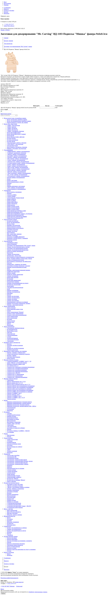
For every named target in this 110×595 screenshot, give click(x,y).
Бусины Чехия (11, 141)
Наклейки (10, 293)
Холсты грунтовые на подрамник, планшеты (19, 540)
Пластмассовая (11, 497)
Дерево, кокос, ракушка (13, 423)
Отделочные (10, 409)
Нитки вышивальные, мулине (15, 182)
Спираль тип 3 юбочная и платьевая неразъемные (20, 367)
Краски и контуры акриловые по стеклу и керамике (21, 549)
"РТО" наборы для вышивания (15, 187)
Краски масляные (12, 538)
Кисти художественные (13, 546)
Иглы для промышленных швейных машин (19, 121)
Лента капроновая (12, 318)
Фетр (8, 268)
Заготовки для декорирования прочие (17, 248)
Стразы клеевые (11, 470)
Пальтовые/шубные (12, 417)
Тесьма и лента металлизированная (16, 315)
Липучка (9, 332)
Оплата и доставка (9, 10)
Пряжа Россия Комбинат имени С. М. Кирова (19, 213)
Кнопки (9, 493)
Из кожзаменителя (12, 329)
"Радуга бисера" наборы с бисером (16, 170)
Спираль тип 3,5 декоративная (15, 374)
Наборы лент (10, 322)
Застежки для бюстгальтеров (15, 345)
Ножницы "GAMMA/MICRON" (16, 237)
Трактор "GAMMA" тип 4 (14, 393)
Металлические (11, 420)
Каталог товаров (8, 40)
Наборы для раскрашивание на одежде (17, 283)
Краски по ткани (11, 548)
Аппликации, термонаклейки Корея (17, 459)
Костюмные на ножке (13, 419)
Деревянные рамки (12, 242)
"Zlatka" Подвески (12, 128)
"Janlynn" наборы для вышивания (16, 154)
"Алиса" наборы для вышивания (16, 160)
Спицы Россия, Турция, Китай (15, 197)
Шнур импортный (12, 510)
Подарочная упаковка (13, 281)
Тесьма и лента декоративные (15, 313)
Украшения (7, 454)
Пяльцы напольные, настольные (16, 186)
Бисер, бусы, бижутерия (10, 124)
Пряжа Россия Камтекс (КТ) (15, 212)
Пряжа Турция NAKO (13, 209)
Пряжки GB (10, 498)
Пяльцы (9, 183)
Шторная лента (11, 525)
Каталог (6, 12)
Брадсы (9, 533)
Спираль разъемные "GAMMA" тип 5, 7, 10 (19, 361)
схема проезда (19, 582)
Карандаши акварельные (14, 280)
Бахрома (9, 520)
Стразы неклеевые (12, 471)
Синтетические (11, 407)
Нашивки (9, 465)
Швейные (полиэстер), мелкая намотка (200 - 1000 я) (21, 406)
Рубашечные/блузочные (13, 415)
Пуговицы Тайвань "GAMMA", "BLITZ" (18, 430)
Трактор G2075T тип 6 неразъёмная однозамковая (20, 386)
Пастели (9, 263)
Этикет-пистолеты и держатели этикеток (18, 354)
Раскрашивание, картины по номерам (17, 302)
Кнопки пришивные (12, 494)
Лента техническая (9, 326)
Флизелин (10, 452)
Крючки (9, 193)
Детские (9, 413)
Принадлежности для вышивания (16, 189)
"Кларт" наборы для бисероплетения (17, 166)
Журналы (9, 555)
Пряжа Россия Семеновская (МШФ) (17, 216)
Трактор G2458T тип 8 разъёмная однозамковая (20, 390)
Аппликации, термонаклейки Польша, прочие (20, 461)
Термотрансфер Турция (13, 475)
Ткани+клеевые (8, 438)
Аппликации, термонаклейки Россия (17, 462)
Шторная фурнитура (9, 516)
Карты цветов (11, 358)
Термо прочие (11, 474)
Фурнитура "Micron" (12, 478)
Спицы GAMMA (12, 195)
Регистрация (7, 3)
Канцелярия (10, 286)
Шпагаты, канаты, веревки (14, 514)
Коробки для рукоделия (13, 225)
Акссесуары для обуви (13, 455)
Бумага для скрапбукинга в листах (16, 530)
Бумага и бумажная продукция (15, 260)
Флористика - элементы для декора (16, 264)
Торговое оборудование (13, 357)
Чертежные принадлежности (15, 545)
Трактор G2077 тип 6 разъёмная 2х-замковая (19, 388)
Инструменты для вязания (14, 192)
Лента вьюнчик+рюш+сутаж (15, 309)
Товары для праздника (13, 254)
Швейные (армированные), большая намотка (19, 402)
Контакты (6, 13)
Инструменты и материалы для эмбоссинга (19, 261)
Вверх (2, 589)
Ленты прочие (11, 320)
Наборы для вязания (12, 290)
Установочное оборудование (15, 507)
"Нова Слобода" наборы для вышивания (18, 168)
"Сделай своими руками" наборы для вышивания (20, 163)
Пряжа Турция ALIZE (13, 206)
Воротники (10, 325)
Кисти (9, 517)
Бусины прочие (11, 138)
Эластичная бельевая (13, 339)
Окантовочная (11, 333)
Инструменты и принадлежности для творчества (20, 257)
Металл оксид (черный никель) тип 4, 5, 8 (18, 384)
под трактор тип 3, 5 (12, 365)
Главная (6, 38)
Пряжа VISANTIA (12, 203)
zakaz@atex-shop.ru (9, 25)
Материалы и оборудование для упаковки (15, 351)
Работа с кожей (11, 273)
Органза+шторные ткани (14, 443)
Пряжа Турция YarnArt (13, 208)
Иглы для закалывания (13, 222)
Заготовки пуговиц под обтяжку (16, 428)
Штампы (9, 532)
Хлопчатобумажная (12, 338)
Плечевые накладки (12, 229)
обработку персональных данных (38, 592)
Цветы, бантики (11, 481)
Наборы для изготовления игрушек (16, 267)
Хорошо (3, 593)
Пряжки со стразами (12, 501)
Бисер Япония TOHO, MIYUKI (15, 137)
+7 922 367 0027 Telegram (7, 586)
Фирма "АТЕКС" (5, 30)
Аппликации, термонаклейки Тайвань (17, 464)
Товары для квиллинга (13, 297)
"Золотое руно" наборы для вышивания (18, 161)
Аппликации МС (12, 457)
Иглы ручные (10, 223)
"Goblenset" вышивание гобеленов (16, 153)
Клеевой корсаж (11, 442)
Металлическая (11, 496)
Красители (10, 252)
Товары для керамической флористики (17, 250)
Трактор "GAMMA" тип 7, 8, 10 (16, 397)
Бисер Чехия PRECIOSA (14, 132)
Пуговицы (7, 412)
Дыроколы (10, 535)
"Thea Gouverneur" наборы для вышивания (19, 173)
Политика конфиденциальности (9, 578)
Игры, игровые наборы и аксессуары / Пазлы (19, 258)
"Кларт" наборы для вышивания (16, 164)
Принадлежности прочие (14, 226)
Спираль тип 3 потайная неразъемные (17, 368)
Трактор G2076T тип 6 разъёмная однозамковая (20, 387)
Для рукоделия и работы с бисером (16, 142)
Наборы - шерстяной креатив (15, 305)
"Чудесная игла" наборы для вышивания (18, 176)
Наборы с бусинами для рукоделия (16, 148)
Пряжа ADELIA (11, 199)
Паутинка (9, 445)
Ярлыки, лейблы (11, 355)
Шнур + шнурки (8, 509)
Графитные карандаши (13, 271)
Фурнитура (10, 523)
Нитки (5, 400)
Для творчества (8, 43)
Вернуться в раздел (6, 113)
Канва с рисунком (12, 180)
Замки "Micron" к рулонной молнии (17, 362)
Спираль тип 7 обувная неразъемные (17, 377)
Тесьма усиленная (12, 451)
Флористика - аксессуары (14, 255)
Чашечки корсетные (12, 349)
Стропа (9, 336)
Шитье (9, 323)
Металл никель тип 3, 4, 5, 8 (15, 383)
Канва (8, 179)
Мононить (10, 410)
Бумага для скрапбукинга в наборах (17, 527)
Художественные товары (11, 536)
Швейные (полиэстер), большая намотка (18, 404)
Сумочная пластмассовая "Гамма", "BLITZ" (19, 506)
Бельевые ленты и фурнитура (12, 342)
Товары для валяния (12, 276)
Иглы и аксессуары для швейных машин (15, 118)
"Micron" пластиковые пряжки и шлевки (18, 487)
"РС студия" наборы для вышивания (17, 174)
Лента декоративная (9, 306)
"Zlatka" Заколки (11, 127)
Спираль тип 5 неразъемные (15, 375)
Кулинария (10, 278)
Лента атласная (11, 307)
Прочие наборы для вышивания (16, 177)
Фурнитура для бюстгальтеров (15, 348)
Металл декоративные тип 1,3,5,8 (16, 381)
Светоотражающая (12, 335)
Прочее (9, 294)
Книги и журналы (9, 552)
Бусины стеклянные (12, 140)
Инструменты (11, 232)
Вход (5, 2)
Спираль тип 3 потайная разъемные (17, 370)
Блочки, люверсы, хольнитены (15, 488)
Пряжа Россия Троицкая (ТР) (15, 218)
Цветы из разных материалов (15, 251)
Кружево (9, 319)
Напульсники (10, 435)
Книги (9, 553)
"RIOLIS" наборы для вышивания (16, 171)
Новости (6, 9)
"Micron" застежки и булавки (15, 485)
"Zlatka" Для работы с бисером (15, 131)
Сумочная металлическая (14, 503)
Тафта (8, 449)
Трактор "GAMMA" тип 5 (14, 396)
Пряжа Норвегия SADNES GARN (16, 210)
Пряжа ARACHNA (12, 202)
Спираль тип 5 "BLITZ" (13, 373)
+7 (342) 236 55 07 (9, 24)
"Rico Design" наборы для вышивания (17, 158)
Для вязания (7, 190)
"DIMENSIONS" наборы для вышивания (18, 151)
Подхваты (10, 519)
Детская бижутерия (12, 145)
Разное (6, 433)
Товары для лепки (12, 299)
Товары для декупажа (13, 296)
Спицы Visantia (11, 196)
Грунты (9, 551)
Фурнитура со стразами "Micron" (16, 480)
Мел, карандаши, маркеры (14, 234)
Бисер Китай (10, 135)
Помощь (6, 5)
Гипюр (9, 310)
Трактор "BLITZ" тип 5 (13, 394)
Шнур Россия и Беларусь (14, 512)
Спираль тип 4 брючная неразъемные (17, 371)
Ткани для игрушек (12, 439)
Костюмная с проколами (13, 422)
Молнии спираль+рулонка (11, 360)
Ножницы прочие (12, 239)
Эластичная (10, 341)
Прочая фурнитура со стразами (15, 468)
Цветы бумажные (12, 244)
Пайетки (9, 467)
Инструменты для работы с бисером (17, 147)
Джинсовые (10, 380)
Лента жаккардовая (12, 316)
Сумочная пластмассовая (14, 504)
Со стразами (10, 432)
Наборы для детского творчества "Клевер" (18, 303)
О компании (7, 7)
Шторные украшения (13, 522)
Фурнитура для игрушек (14, 284)
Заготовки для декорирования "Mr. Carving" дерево (18, 46)
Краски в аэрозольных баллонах (16, 543)
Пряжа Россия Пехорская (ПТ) (15, 215)
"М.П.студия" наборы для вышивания (17, 167)
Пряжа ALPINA (11, 200)
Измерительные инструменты (15, 228)
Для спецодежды (11, 426)
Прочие (9, 429)
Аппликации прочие (13, 458)
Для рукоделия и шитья (10, 219)
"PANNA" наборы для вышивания (16, 157)
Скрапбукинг (7, 526)
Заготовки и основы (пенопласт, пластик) (18, 265)
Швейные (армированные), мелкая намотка (19, 403)
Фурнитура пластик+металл (11, 483)
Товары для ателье (12, 231)
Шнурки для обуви (12, 513)
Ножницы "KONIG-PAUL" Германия (17, 238)
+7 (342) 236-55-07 (11, 583)
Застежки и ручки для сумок (15, 484)
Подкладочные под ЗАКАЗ (14, 446)
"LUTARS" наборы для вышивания (17, 155)
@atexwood (19, 586)
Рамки (9, 184)
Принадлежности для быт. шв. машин (17, 122)
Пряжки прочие (11, 500)
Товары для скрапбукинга (14, 529)
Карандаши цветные (12, 277)
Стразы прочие (11, 472)
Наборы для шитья (12, 235)
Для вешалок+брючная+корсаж (15, 328)
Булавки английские (12, 221)
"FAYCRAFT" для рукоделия (15, 144)
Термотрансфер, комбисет (14, 477)
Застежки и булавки (12, 491)
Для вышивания (8, 150)
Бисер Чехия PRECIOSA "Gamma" (16, 134)
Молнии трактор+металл (11, 378)
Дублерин (10, 441)
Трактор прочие (11, 399)
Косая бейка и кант (12, 331)
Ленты (9, 347)
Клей (8, 289)
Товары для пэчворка (13, 300)
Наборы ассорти (11, 416)
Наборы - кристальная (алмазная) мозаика (18, 270)
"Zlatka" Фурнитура (12, 129)
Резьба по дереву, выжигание (15, 274)
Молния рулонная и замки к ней (16, 364)
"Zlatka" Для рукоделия (13, 125)
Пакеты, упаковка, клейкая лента (16, 352)
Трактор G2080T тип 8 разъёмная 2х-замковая (19, 391)
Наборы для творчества (13, 292)
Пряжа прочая (11, 205)
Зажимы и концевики (13, 490)
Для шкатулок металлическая (15, 287)
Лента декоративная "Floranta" (15, 312)
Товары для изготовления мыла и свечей (18, 247)
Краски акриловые (12, 539)
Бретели (9, 344)
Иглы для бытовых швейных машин (17, 119)
